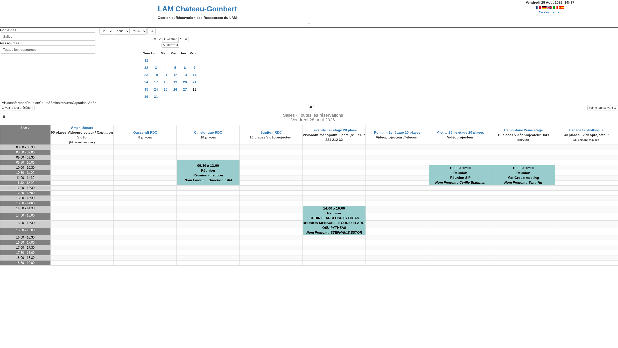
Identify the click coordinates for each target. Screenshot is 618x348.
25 (166, 89)
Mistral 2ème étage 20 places (460, 132)
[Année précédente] (155, 39)
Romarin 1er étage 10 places (397, 132)
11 (166, 75)
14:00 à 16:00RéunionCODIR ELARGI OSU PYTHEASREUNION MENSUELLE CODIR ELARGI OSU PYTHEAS (334, 220)
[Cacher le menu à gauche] (4, 116)
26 (175, 89)
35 (146, 89)
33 (146, 75)
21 (195, 82)
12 (175, 75)
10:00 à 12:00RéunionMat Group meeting (523, 175)
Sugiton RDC (271, 132)
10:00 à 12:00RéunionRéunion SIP (460, 175)
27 (185, 89)
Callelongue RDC (208, 132)
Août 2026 (170, 39)
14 (195, 75)
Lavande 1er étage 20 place (334, 130)
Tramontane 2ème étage (523, 130)
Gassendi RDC (145, 132)
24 (156, 89)
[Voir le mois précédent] (160, 39)
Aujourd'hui (170, 45)
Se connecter (550, 12)
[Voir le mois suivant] (180, 39)
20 (185, 82)
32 (146, 68)
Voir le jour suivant (601, 107)
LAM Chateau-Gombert (197, 9)
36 (146, 97)
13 (185, 75)
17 (156, 82)
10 (156, 75)
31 (146, 60)
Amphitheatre (82, 128)
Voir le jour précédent (18, 107)
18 (166, 82)
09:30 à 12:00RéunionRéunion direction (208, 173)
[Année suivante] (186, 39)
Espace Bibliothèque (586, 130)
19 (175, 82)
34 (146, 82)
